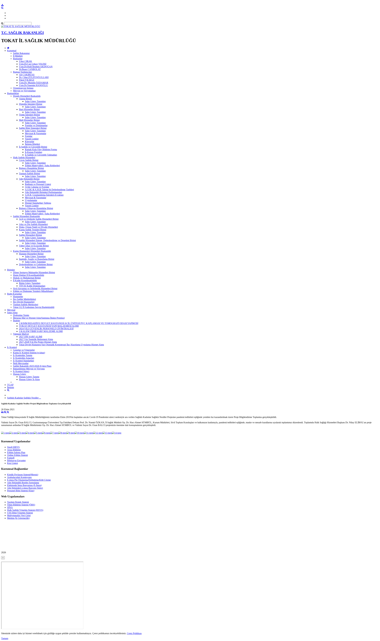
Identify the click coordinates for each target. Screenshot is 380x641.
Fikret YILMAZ (26, 80)
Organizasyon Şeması (23, 88)
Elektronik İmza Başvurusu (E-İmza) (24, 485)
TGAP (10, 384)
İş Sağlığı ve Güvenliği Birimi (33, 147)
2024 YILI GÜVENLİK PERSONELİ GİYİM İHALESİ (46, 328)
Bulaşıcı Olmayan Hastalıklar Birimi (36, 208)
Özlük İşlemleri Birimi (29, 114)
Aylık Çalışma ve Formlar (37, 187)
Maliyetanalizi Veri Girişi (19, 515)
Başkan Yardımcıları (22, 72)
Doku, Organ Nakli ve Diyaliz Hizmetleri (38, 227)
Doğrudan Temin (21, 315)
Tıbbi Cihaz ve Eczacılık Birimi (34, 245)
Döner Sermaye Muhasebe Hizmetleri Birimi (34, 272)
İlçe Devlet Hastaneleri (23, 302)
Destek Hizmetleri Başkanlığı (27, 96)
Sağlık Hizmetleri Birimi (30, 235)
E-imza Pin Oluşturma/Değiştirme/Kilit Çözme (29, 480)
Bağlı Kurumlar (14, 294)
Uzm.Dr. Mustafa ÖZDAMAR (33, 82)
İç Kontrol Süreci (21, 371)
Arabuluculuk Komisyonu (19, 477)
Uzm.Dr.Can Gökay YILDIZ (32, 64)
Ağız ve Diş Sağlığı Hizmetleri (33, 224)
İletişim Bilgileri (32, 144)
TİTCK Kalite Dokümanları (32, 286)
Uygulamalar (31, 200)
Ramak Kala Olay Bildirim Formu (41, 149)
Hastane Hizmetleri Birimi (31, 253)
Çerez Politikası (134, 633)
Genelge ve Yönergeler (24, 350)
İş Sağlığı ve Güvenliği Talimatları (41, 155)
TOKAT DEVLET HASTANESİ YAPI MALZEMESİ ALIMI (49, 326)
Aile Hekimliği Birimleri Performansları (43, 192)
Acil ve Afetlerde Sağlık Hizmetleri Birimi (38, 219)
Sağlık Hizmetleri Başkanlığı (26, 216)
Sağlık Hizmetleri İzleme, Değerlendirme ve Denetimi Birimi (47, 240)
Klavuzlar (29, 141)
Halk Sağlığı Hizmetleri (24, 157)
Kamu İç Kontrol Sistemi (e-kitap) (29, 352)
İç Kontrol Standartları (23, 360)
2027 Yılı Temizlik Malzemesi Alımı (36, 339)
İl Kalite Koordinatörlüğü (25, 280)
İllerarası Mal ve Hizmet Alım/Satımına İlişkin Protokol (39, 318)
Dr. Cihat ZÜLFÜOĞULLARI (34, 77)
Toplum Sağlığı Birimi (29, 173)
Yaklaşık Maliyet (21, 334)
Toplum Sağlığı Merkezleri (25, 304)
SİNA (10, 507)
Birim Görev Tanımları (29, 283)
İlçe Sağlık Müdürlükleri (24, 299)
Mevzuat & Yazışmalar (35, 133)
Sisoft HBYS (13, 447)
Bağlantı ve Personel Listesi (38, 184)
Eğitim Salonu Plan (16, 452)
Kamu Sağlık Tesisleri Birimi (32, 229)
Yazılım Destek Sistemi (18, 502)
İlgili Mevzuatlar (20, 363)
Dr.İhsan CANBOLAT (30, 69)
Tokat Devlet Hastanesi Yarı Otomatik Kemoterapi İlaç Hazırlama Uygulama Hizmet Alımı (61, 344)
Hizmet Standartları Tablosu (38, 203)
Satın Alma (12, 312)
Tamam (4, 638)
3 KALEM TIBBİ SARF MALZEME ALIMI (41, 331)
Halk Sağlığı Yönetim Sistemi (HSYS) (25, 510)
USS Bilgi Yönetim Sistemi (20, 512)
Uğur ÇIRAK (25, 61)
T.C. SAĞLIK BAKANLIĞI (22, 33)
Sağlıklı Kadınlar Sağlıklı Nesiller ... (24, 398)
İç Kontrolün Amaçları (23, 358)
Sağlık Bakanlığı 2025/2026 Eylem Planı (32, 366)
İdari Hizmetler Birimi (29, 109)
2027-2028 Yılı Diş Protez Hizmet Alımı (38, 342)
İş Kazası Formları (33, 152)
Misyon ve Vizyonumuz (24, 90)
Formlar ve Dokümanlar (36, 125)
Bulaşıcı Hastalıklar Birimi (31, 168)
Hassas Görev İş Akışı (29, 379)
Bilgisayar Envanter (16, 460)
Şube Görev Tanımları (35, 101)
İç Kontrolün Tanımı (22, 355)
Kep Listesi (12, 463)
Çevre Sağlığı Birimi (28, 160)
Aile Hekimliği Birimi (29, 179)
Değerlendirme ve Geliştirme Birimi (36, 264)
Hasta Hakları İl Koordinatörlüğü (28, 275)
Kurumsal (11, 50)
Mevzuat (11, 310)
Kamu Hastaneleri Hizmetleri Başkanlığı (32, 251)
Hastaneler (18, 296)
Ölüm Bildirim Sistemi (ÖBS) (21, 504)
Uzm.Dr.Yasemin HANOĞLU (33, 85)
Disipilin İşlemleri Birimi (30, 104)
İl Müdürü (18, 56)
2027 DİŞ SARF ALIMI (30, 336)
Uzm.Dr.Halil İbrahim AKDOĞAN (36, 66)
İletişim (10, 387)
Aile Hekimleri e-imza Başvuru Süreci (25, 488)
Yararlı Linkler (32, 139)
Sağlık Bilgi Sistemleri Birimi (32, 128)
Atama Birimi (25, 98)
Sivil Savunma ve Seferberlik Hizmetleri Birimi (35, 288)
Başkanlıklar (13, 93)
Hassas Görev (19, 374)
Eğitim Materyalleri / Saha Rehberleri (42, 165)
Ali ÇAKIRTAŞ (26, 74)
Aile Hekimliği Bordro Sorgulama (23, 482)
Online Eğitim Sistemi (17, 455)
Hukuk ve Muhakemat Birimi (27, 278)
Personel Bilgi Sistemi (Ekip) (20, 490)
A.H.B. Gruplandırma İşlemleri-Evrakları (44, 195)
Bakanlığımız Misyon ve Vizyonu (29, 368)
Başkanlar (17, 58)
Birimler (11, 270)
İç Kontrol (12, 347)
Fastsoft (10, 458)
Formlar (28, 136)
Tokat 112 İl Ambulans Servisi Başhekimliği (33, 307)
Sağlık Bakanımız (21, 53)
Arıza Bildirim (14, 450)
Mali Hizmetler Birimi (29, 120)
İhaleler (16, 320)
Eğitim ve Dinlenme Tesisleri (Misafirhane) (33, 291)
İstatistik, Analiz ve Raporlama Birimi (36, 259)
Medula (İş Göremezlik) (18, 518)
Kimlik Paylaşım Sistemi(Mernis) (22, 474)
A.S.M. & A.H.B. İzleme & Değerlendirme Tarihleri (49, 189)
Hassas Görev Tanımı (29, 376)
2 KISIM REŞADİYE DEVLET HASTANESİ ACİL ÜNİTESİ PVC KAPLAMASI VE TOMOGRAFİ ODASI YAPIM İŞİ (78, 323)
